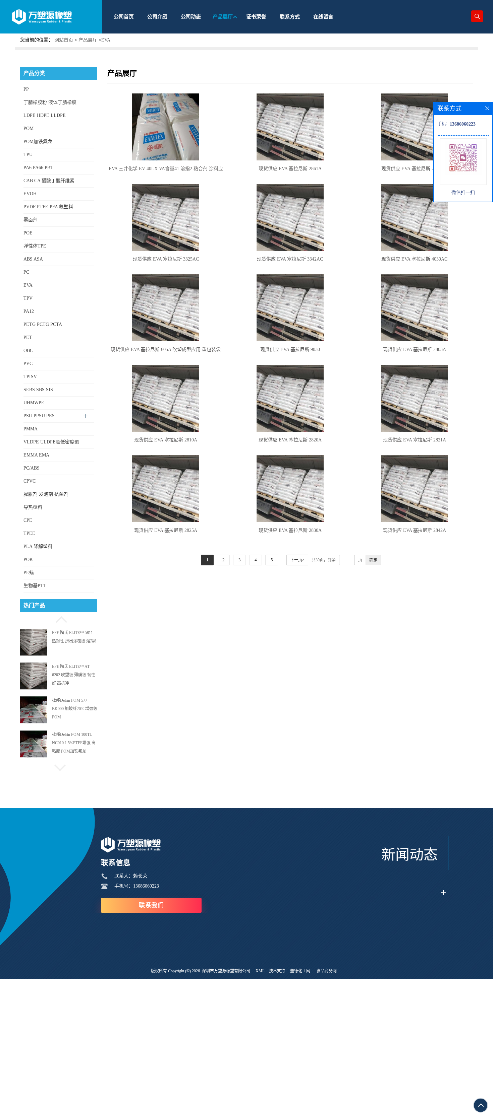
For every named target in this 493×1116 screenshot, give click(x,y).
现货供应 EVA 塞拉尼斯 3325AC (166, 259)
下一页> (297, 560)
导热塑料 (32, 507)
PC (26, 272)
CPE (27, 520)
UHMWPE (33, 402)
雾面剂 (30, 219)
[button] (58, 618)
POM (28, 128)
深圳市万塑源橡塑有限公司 (226, 971)
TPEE (29, 533)
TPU (28, 154)
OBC (28, 350)
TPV (28, 298)
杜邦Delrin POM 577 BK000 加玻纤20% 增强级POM (74, 675)
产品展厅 (87, 40)
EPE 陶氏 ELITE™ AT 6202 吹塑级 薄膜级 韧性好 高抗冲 (73, 641)
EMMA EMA (36, 455)
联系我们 (151, 905)
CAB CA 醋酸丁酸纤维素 (48, 180)
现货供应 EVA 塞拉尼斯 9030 (290, 349)
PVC (28, 363)
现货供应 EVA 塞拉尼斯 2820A (290, 439)
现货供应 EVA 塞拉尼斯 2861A (290, 168)
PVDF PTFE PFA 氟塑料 (48, 206)
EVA (105, 40)
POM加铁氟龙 (37, 141)
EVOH (30, 193)
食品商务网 (327, 971)
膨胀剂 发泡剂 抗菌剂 (45, 494)
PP (26, 89)
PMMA (30, 428)
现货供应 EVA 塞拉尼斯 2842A (414, 530)
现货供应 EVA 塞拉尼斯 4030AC (414, 259)
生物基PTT (34, 585)
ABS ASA (33, 259)
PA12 (28, 311)
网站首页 (63, 40)
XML (260, 971)
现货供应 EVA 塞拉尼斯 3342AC (290, 259)
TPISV (30, 376)
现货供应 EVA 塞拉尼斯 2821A (414, 439)
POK (28, 559)
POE (28, 232)
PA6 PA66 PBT (38, 167)
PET (27, 337)
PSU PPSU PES (39, 415)
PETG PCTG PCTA (42, 324)
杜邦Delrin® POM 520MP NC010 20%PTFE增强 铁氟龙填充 (74, 743)
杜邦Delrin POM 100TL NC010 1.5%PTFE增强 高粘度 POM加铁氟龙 (74, 709)
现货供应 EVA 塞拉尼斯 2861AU (414, 168)
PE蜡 (28, 572)
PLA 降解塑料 (37, 546)
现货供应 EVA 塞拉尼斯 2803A (414, 349)
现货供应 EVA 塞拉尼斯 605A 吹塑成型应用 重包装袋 (166, 349)
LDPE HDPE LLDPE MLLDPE (44, 117)
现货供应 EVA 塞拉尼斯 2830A (290, 530)
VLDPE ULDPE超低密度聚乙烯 (51, 444)
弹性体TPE (34, 246)
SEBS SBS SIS (38, 389)
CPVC (29, 481)
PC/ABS (31, 468)
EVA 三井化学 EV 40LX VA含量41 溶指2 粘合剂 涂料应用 (166, 170)
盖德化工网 (300, 971)
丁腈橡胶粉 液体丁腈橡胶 (49, 102)
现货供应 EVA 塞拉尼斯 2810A (165, 439)
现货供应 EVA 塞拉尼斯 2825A (165, 530)
